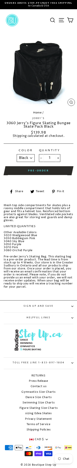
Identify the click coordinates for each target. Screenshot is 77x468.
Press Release (38, 381)
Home (37, 113)
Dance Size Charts (38, 397)
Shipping (20, 136)
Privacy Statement (38, 419)
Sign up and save (38, 306)
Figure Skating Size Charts (38, 408)
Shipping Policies (39, 430)
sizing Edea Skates (38, 413)
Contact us (38, 386)
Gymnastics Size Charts (38, 392)
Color (26, 150)
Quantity (50, 150)
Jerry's (38, 118)
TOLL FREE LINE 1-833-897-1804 (38, 362)
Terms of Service (38, 424)
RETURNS (38, 375)
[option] (38, 4)
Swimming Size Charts (38, 403)
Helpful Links (38, 317)
